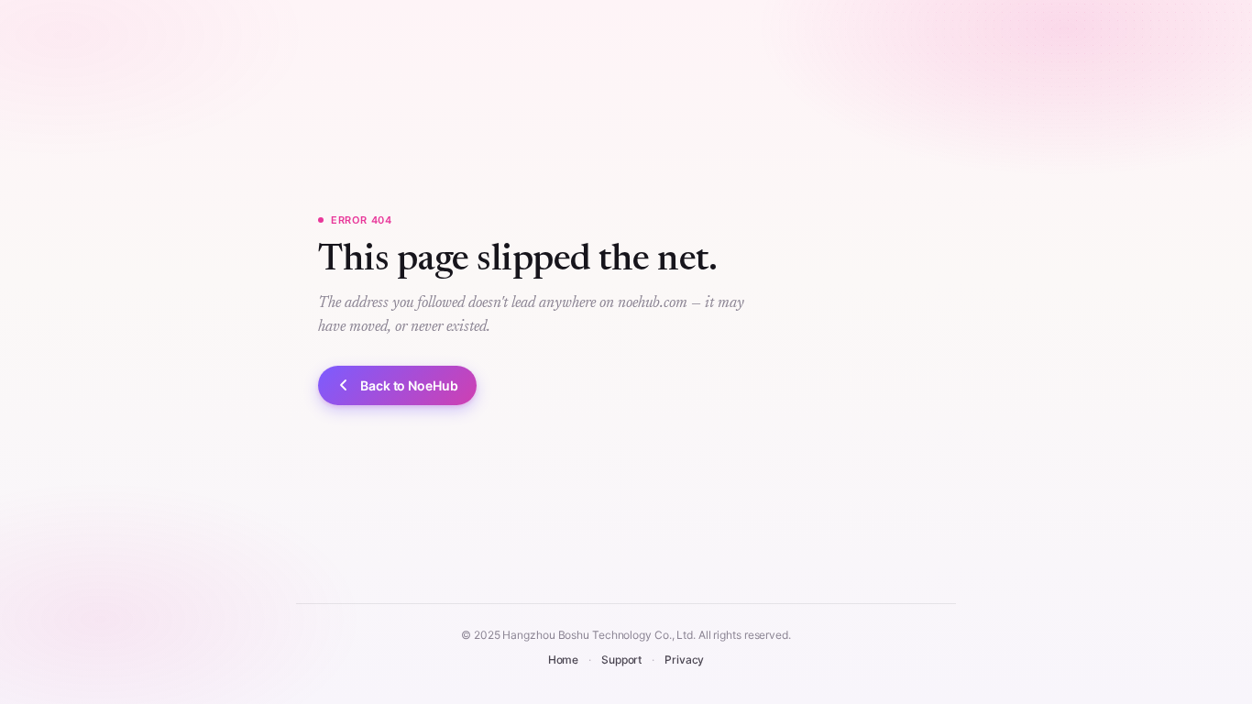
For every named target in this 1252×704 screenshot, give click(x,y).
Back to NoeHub (409, 385)
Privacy (684, 659)
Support (621, 659)
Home (563, 659)
